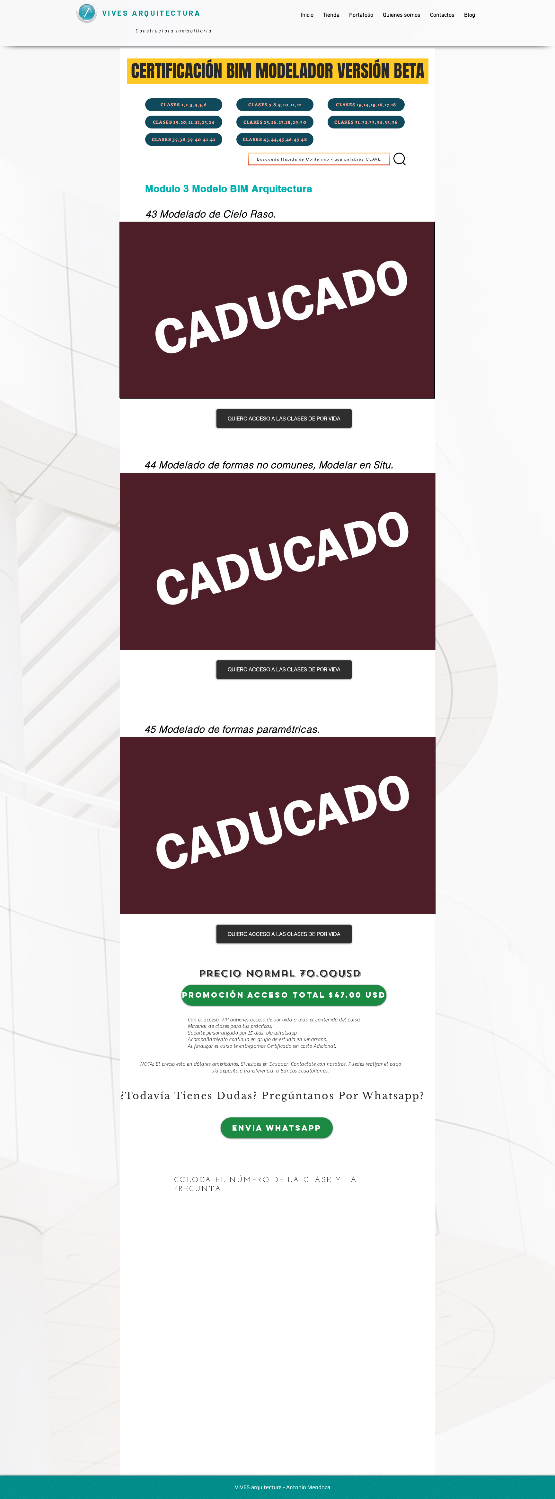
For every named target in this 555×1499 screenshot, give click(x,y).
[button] (319, 159)
